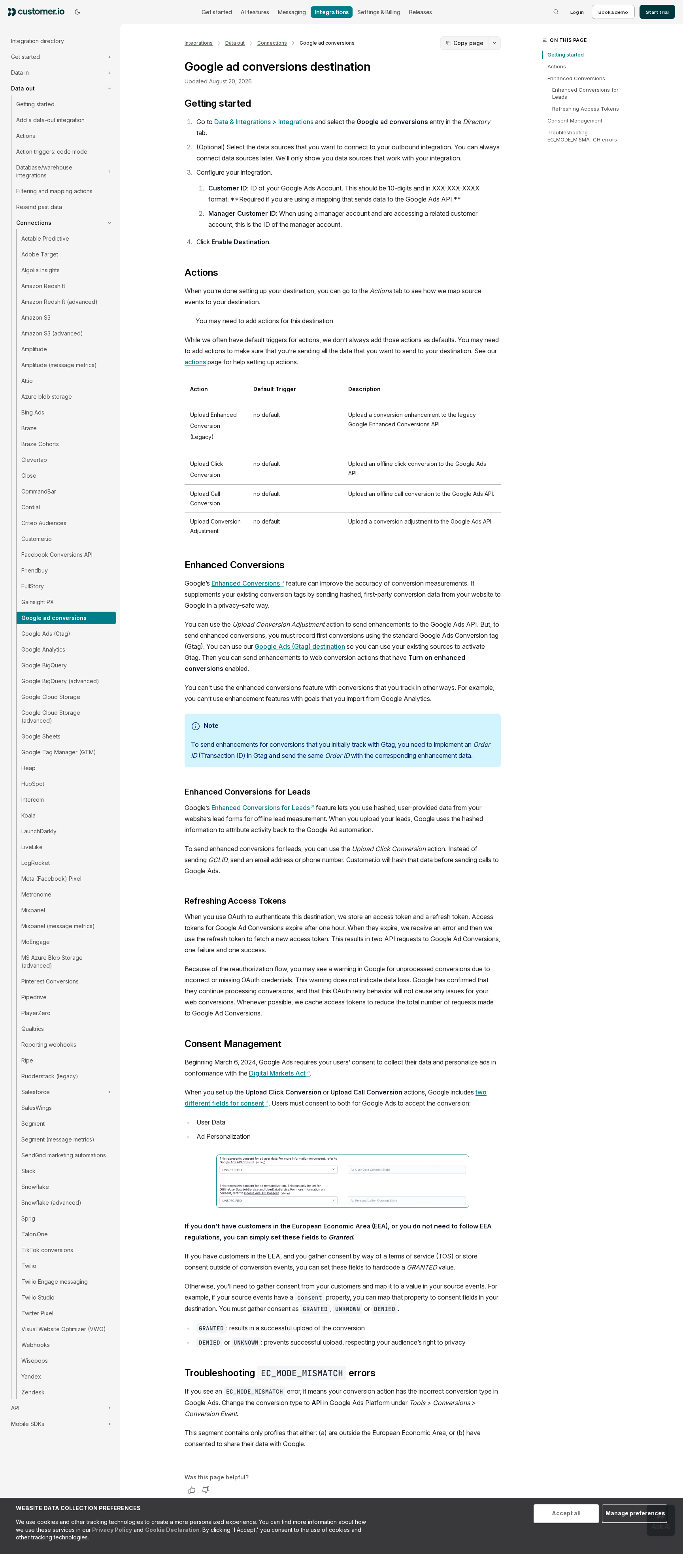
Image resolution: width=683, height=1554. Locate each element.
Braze (29, 428)
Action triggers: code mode (51, 151)
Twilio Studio (38, 1297)
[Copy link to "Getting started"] (257, 104)
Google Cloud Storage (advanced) (50, 716)
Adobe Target (39, 254)
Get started (217, 12)
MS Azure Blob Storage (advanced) (52, 961)
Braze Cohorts (40, 444)
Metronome (36, 894)
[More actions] (494, 43)
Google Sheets (40, 736)
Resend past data (39, 206)
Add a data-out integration (50, 120)
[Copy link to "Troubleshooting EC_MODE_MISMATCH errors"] (382, 1374)
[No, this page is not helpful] (206, 1490)
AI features (255, 12)
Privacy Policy (111, 1529)
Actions (25, 135)
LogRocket (35, 862)
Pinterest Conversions (50, 981)
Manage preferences (635, 1513)
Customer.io (36, 538)
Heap (28, 768)
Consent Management (574, 120)
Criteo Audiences (43, 523)
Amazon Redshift (43, 286)
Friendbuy (34, 570)
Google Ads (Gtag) (45, 633)
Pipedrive (34, 997)
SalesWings (36, 1107)
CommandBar (38, 491)
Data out (235, 43)
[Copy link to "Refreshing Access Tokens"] (292, 901)
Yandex (31, 1376)
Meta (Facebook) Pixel (51, 878)
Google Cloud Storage (50, 696)
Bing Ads (32, 412)
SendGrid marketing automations (63, 1155)
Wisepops (34, 1360)
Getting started (35, 104)
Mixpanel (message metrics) (58, 926)
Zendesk (33, 1392)
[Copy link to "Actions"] (224, 273)
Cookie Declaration (172, 1529)
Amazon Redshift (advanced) (59, 301)
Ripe (27, 1060)
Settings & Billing (378, 12)
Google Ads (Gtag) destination (300, 646)
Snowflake (35, 1186)
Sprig (28, 1218)
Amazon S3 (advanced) (52, 333)
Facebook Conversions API (56, 554)
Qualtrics (32, 1028)
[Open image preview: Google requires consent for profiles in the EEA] (343, 1181)
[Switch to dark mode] (77, 12)
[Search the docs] (556, 12)
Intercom (32, 799)
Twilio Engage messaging (54, 1281)
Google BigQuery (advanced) (60, 681)
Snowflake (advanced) (51, 1202)
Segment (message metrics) (57, 1139)
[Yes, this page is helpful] (192, 1490)
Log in (577, 12)
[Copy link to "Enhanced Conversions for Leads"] (317, 792)
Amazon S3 (36, 317)
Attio (27, 380)
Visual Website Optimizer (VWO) (63, 1329)
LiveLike (32, 847)
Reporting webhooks (48, 1044)
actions (195, 362)
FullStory (32, 586)
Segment (33, 1123)
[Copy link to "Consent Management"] (288, 1045)
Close (28, 475)
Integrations (332, 12)
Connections (272, 43)
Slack (28, 1171)
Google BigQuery (44, 665)
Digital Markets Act (279, 1073)
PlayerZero (36, 1013)
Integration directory (37, 41)
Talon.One (34, 1234)
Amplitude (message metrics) (59, 365)
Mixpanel (33, 910)
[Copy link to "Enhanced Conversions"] (291, 566)
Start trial (657, 12)
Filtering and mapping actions (54, 191)
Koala (28, 815)
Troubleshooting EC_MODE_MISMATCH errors (582, 136)
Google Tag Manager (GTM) (58, 752)
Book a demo (613, 12)
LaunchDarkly (39, 831)
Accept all (566, 1513)
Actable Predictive (45, 238)
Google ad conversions (54, 617)
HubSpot (32, 783)
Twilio (28, 1265)
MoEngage (35, 941)
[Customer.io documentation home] (39, 11)
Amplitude (34, 349)
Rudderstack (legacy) (49, 1076)
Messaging (292, 12)
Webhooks (35, 1344)
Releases (420, 12)
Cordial (30, 507)
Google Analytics (43, 649)
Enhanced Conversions (247, 583)
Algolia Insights (40, 270)
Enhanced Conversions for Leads (262, 808)
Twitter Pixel (37, 1313)
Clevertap (34, 459)
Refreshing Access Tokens (585, 108)
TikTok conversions (47, 1250)
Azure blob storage (46, 396)
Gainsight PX (37, 602)
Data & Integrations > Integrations (263, 122)
